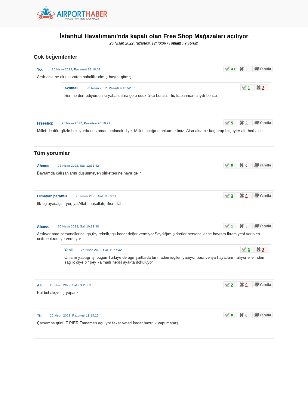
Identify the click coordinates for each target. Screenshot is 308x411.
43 (233, 69)
